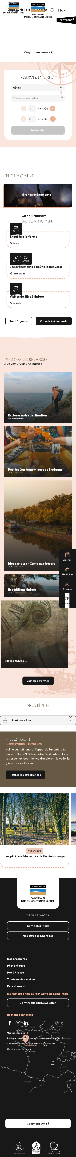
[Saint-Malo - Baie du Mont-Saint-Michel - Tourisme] (38, 10)
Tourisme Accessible (21, 979)
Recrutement (16, 986)
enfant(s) (43, 119)
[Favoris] (52, 10)
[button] (44, 10)
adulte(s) (43, 108)
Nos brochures (17, 959)
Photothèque (16, 965)
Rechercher (38, 130)
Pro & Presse (15, 972)
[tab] (34, 720)
